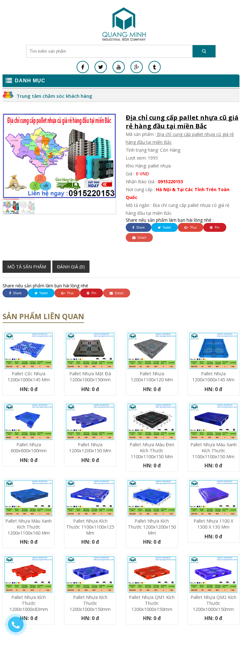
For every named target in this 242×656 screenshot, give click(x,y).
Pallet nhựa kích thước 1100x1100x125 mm (90, 527)
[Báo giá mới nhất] (19, 628)
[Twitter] (101, 67)
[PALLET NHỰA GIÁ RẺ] (154, 67)
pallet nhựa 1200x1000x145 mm (213, 377)
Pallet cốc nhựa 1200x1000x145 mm (29, 377)
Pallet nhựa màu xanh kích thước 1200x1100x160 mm (28, 527)
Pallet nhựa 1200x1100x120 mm (152, 377)
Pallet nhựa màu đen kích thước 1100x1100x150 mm (152, 451)
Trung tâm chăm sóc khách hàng (54, 96)
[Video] (118, 67)
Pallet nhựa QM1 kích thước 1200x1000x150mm (152, 603)
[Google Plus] (136, 67)
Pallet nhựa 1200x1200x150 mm (90, 448)
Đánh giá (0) (71, 267)
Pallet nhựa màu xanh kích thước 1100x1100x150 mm (213, 451)
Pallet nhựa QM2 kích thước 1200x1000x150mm (213, 603)
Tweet (166, 227)
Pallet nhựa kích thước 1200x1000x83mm (28, 603)
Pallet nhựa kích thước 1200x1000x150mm (90, 603)
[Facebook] (83, 67)
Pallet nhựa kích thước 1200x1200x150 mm (152, 527)
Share (140, 227)
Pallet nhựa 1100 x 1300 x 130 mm (213, 524)
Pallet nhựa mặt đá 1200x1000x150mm (90, 377)
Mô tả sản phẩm (26, 267)
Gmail (141, 237)
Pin (217, 227)
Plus (193, 227)
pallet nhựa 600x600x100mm (29, 448)
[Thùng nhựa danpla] (124, 24)
